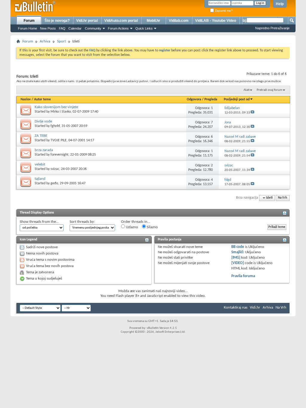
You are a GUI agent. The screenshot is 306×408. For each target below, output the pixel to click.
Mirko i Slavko (61, 111)
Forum (29, 21)
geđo (54, 183)
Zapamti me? (223, 10)
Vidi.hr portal (87, 21)
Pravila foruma (243, 276)
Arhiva (45, 41)
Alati (247, 90)
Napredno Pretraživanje (272, 28)
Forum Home (27, 28)
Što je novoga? (57, 21)
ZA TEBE (41, 136)
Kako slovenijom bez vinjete (56, 107)
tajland (40, 179)
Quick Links (144, 28)
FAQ (62, 28)
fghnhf (55, 126)
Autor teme (42, 99)
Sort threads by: (82, 222)
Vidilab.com (179, 21)
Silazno (152, 227)
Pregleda (210, 99)
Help (280, 4)
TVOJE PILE (59, 140)
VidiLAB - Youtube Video (215, 21)
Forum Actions (118, 28)
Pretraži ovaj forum (269, 90)
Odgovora (194, 99)
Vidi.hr (255, 307)
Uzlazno (131, 227)
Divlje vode (43, 121)
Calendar (75, 28)
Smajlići (237, 252)
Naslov (26, 99)
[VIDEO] (237, 263)
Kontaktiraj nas (235, 307)
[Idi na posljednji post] (252, 112)
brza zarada (44, 150)
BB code (237, 247)
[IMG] (235, 258)
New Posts (48, 28)
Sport (61, 41)
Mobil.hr (153, 21)
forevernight (59, 155)
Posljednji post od (237, 99)
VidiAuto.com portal (121, 21)
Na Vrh (282, 198)
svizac (55, 169)
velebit (40, 164)
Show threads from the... (39, 222)
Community (93, 28)
